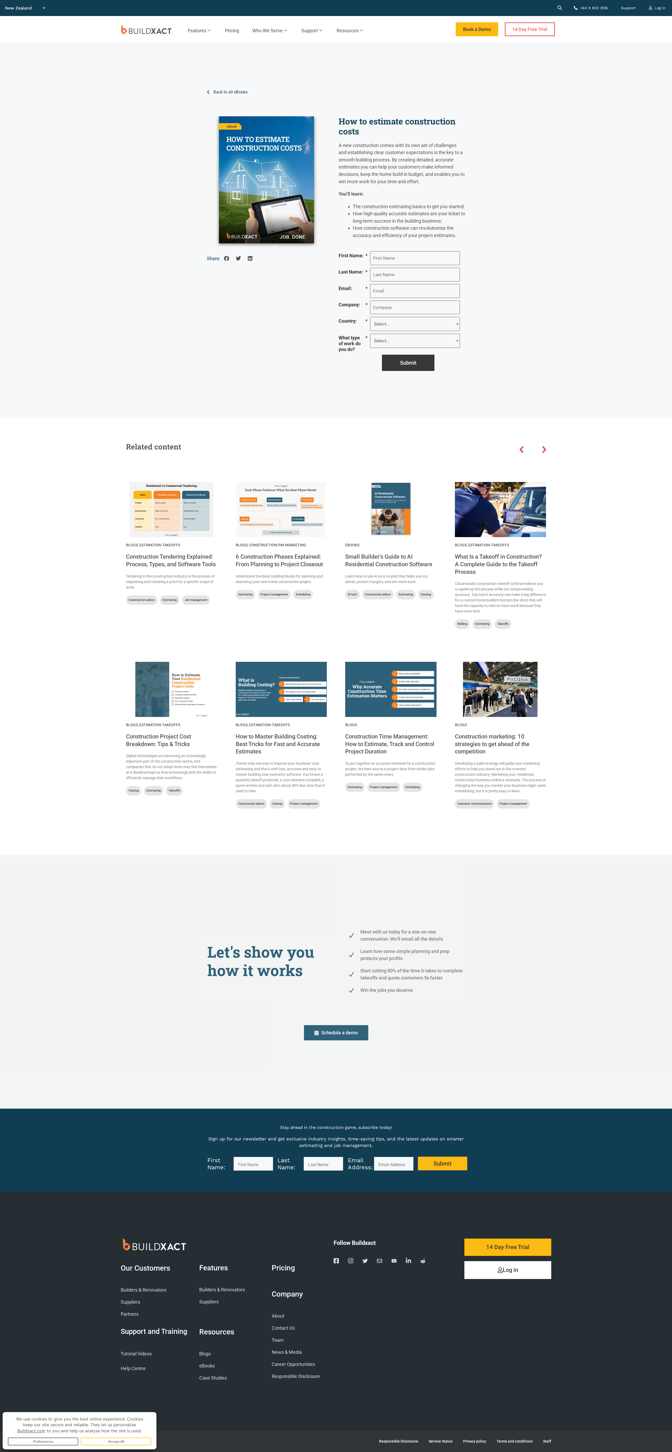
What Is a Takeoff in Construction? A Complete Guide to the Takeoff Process (498, 564)
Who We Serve (267, 30)
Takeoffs (503, 624)
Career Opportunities (293, 1364)
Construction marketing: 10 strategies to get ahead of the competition (492, 744)
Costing (134, 790)
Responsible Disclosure (296, 1376)
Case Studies (213, 1378)
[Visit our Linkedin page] (408, 1262)
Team (278, 1340)
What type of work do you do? (353, 343)
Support (628, 8)
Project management (274, 594)
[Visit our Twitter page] (365, 1262)
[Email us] (379, 1262)
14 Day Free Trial (530, 29)
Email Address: (359, 1163)
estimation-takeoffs (159, 545)
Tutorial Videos (136, 1353)
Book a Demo (477, 29)
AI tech (352, 594)
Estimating (169, 600)
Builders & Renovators (143, 1290)
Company (287, 1294)
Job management (196, 600)
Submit (408, 363)
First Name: (353, 255)
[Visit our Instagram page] (350, 1262)
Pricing (232, 30)
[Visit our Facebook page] (336, 1262)
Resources (348, 30)
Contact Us (283, 1328)
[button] (226, 259)
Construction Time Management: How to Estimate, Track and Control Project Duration (389, 744)
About (278, 1316)
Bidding (462, 624)
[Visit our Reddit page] (423, 1262)
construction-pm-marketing (277, 545)
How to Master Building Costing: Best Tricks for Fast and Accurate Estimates (278, 744)
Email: (353, 288)
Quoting (426, 594)
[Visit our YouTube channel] (394, 1262)
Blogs (132, 545)
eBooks (352, 545)
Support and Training (154, 1331)
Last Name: (353, 272)
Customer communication (475, 803)
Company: (353, 304)
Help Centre (133, 1368)
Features (197, 30)
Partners (130, 1314)
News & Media (287, 1352)
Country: (353, 321)
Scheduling (303, 594)
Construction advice (142, 600)
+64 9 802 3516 (593, 8)
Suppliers (130, 1302)
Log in (659, 8)
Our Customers (145, 1268)
